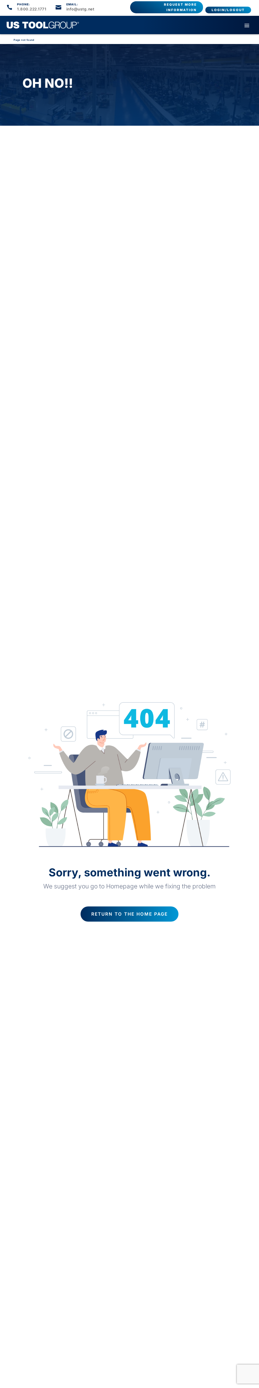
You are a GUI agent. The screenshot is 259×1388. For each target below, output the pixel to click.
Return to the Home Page (129, 914)
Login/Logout (228, 10)
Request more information (180, 7)
